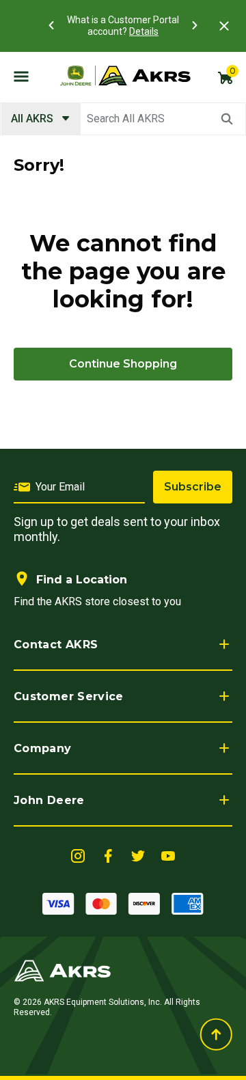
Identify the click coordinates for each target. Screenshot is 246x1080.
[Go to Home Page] (62, 969)
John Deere (49, 800)
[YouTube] (168, 854)
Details (144, 31)
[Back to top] (216, 1034)
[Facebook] (108, 854)
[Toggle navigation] (21, 76)
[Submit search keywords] (226, 118)
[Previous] (51, 25)
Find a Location (81, 579)
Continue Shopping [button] (123, 363)
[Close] (224, 26)
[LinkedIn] (78, 854)
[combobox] (123, 118)
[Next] (195, 25)
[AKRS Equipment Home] (125, 76)
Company (43, 748)
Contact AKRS (56, 644)
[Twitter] (138, 854)
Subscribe (192, 486)
